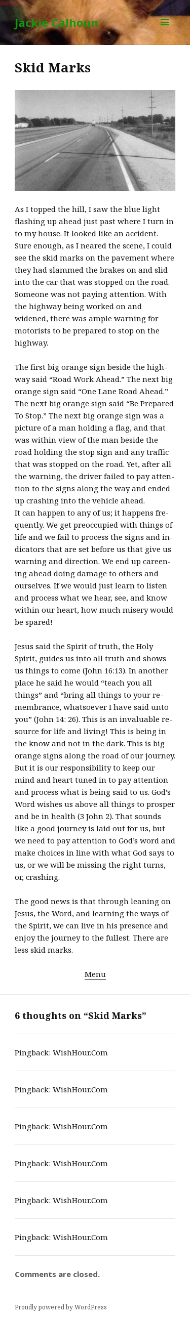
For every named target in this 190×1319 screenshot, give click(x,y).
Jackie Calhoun (56, 22)
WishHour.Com (80, 1052)
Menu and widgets (165, 32)
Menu (95, 974)
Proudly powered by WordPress (61, 1307)
